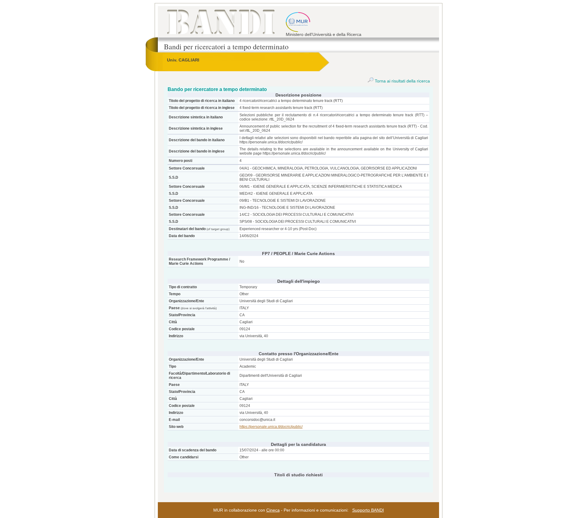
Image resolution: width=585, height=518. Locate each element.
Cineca (273, 510)
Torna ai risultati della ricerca (402, 81)
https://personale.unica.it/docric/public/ (271, 427)
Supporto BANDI (368, 510)
